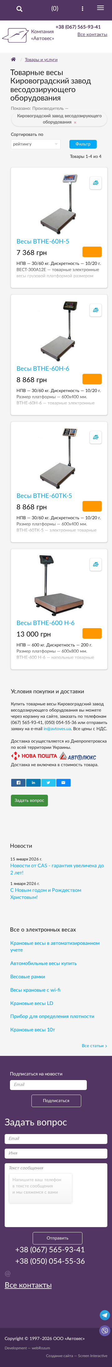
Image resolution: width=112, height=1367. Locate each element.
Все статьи (93, 1046)
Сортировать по (27, 134)
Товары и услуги (41, 60)
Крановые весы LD (31, 1003)
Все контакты (92, 34)
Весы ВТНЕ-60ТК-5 (44, 496)
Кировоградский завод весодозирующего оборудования (59, 119)
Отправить (57, 1238)
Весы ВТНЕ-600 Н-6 (45, 623)
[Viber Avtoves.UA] (104, 1330)
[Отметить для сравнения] (96, 183)
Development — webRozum (27, 1348)
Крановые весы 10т (32, 1029)
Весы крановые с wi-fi (35, 990)
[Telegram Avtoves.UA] (104, 1314)
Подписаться (56, 1101)
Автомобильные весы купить (43, 963)
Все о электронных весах (43, 930)
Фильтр (83, 144)
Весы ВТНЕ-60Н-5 (42, 242)
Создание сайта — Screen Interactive (76, 1356)
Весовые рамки (27, 976)
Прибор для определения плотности (52, 1016)
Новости (21, 846)
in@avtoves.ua (57, 729)
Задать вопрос (29, 800)
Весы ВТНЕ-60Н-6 (42, 369)
